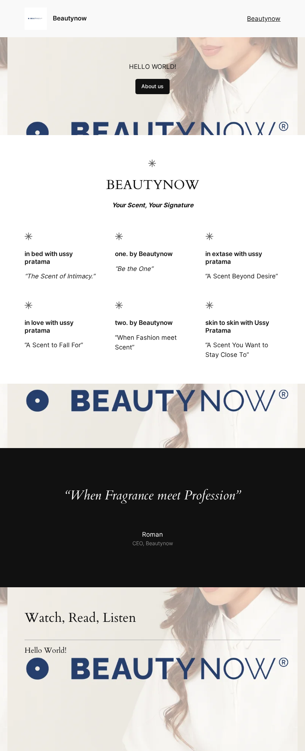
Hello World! (46, 650)
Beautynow (70, 18)
